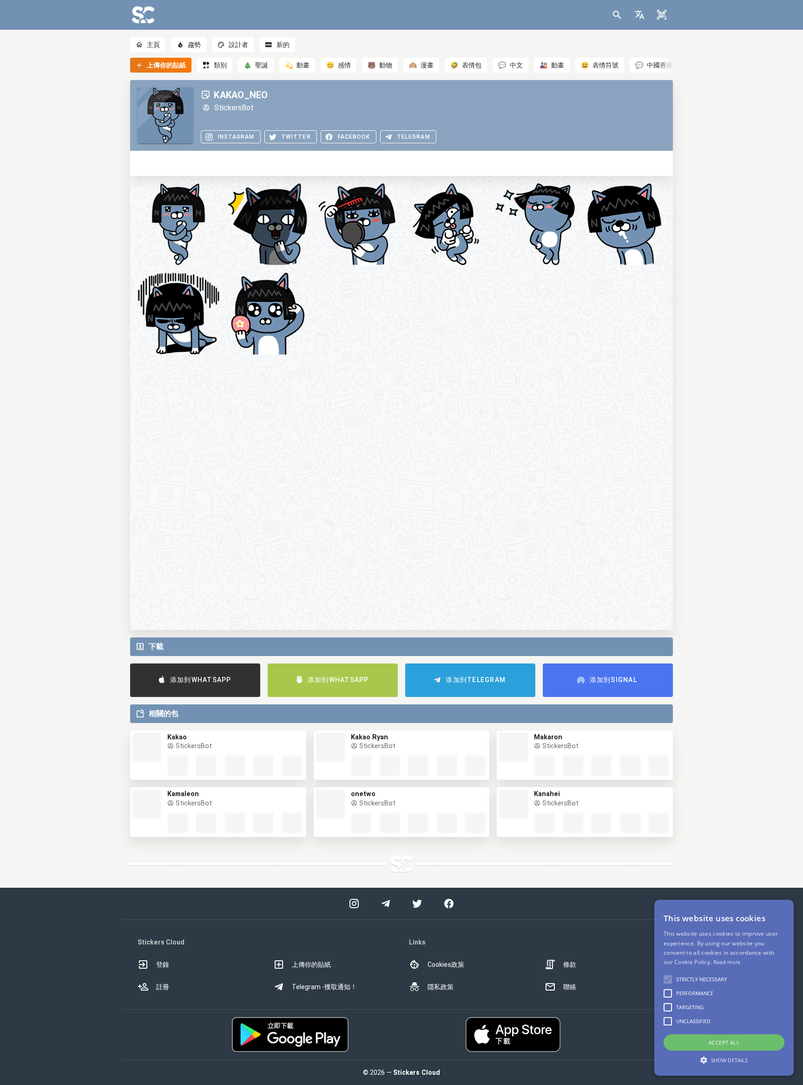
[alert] (724, 988)
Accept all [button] (724, 1042)
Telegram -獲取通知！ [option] (324, 987)
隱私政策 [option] (441, 987)
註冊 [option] (162, 987)
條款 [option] (569, 964)
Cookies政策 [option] (446, 964)
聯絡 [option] (569, 987)
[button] (639, 15)
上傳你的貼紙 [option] (311, 964)
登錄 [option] (162, 964)
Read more (727, 961)
